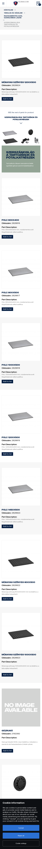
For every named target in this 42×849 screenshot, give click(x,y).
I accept (21, 828)
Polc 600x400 (10, 220)
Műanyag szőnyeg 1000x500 (19, 655)
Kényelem (8, 10)
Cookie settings (21, 843)
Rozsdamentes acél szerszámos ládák (13, 17)
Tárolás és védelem (13, 13)
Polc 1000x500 (11, 365)
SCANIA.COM (23, 2)
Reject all (21, 836)
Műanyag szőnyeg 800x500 (18, 582)
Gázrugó (7, 731)
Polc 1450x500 (11, 510)
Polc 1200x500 (11, 437)
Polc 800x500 (10, 292)
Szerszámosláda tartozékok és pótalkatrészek (20, 155)
